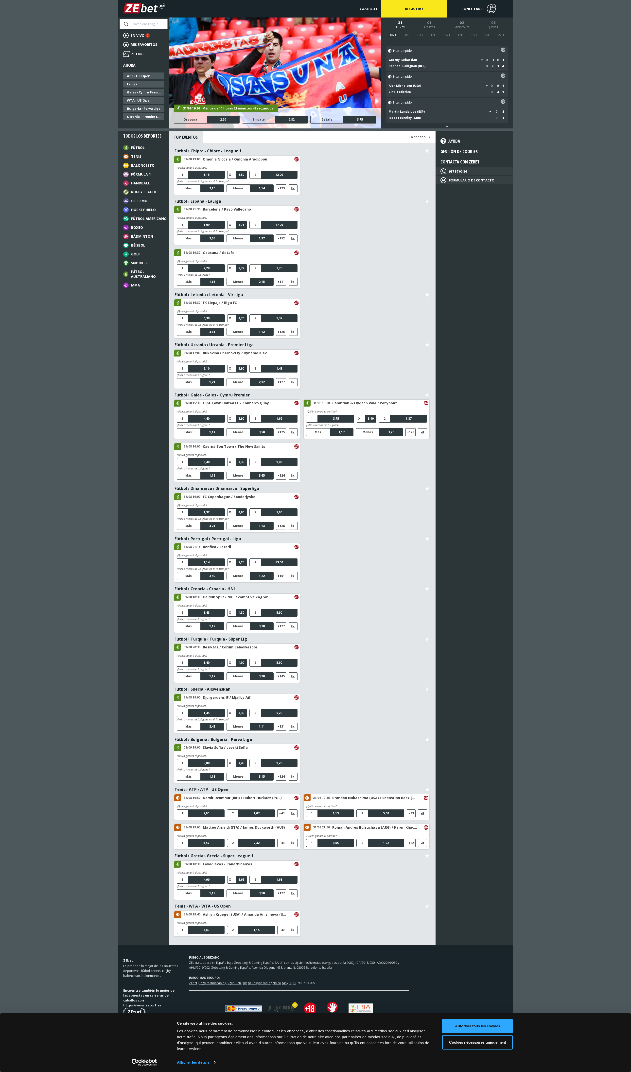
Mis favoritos (144, 44)
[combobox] (144, 24)
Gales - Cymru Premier (145, 92)
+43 (281, 813)
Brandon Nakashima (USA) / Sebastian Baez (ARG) (374, 797)
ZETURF (134, 54)
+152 (281, 238)
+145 (281, 676)
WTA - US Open (139, 100)
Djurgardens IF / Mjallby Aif (227, 697)
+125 (281, 432)
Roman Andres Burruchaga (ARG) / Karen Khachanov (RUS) (374, 827)
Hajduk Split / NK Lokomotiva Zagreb (235, 597)
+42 (411, 843)
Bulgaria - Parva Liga (143, 108)
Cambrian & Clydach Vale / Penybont (364, 403)
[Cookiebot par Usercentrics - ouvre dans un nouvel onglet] (144, 1062)
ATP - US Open (138, 76)
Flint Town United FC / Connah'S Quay (236, 403)
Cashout (369, 8)
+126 (281, 332)
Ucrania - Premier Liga (145, 116)
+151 (281, 576)
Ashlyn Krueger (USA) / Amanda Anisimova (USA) (245, 914)
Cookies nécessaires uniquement (477, 1042)
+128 (281, 526)
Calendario (418, 137)
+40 (281, 930)
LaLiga (132, 84)
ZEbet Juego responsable (207, 983)
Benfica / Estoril (217, 546)
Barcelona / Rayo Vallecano (227, 209)
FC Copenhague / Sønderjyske (229, 496)
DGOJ (351, 963)
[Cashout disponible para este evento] (503, 51)
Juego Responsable (257, 983)
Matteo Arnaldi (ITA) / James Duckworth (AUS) (244, 827)
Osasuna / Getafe (218, 252)
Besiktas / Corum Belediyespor (230, 647)
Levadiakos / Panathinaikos (227, 864)
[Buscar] (125, 23)
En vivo (139, 35)
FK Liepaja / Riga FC (220, 302)
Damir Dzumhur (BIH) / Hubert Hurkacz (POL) (242, 797)
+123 (281, 188)
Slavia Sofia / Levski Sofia (225, 747)
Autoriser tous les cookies (477, 1026)
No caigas (280, 983)
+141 (281, 282)
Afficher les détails (193, 1062)
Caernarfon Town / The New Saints (234, 446)
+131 (281, 726)
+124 (281, 475)
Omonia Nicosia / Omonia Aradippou (235, 159)
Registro (414, 8)
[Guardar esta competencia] (427, 151)
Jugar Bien (234, 983)
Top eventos (186, 137)
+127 (281, 382)
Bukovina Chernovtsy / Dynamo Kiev (235, 353)
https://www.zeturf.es (142, 1005)
